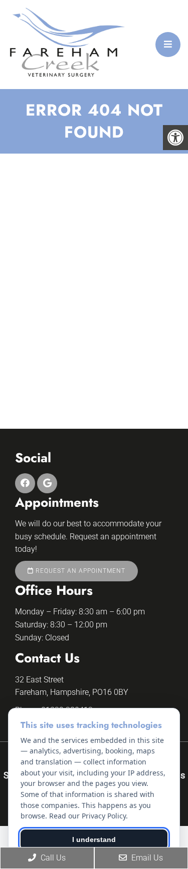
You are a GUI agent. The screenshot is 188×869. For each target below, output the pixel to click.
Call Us (52, 857)
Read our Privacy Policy (87, 815)
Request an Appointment (79, 570)
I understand (94, 839)
